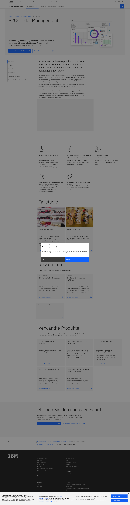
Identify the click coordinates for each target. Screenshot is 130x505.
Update (68, 259)
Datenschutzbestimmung (45, 501)
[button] (128, 493)
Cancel (43, 259)
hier (92, 498)
